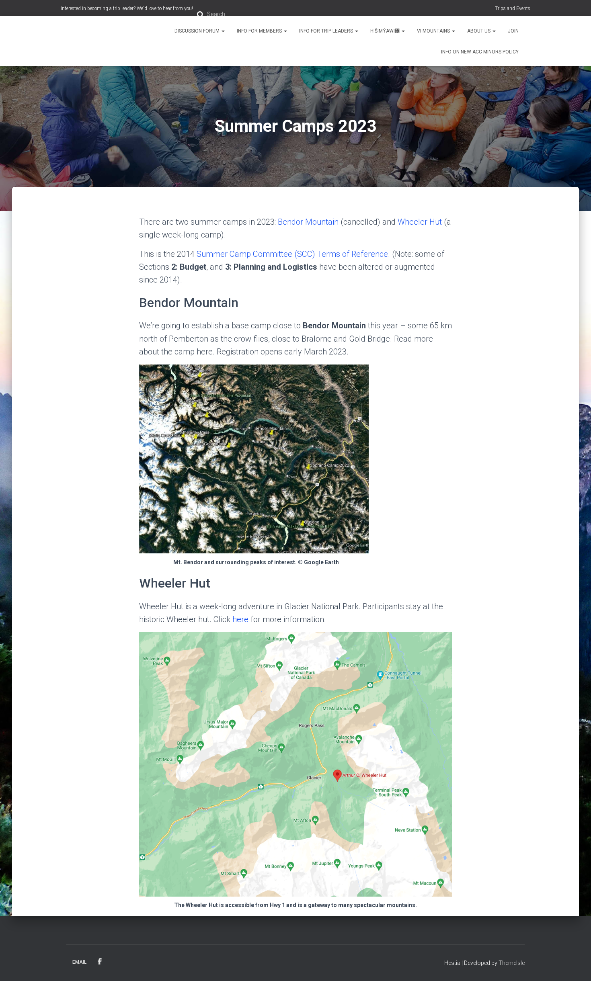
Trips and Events (512, 8)
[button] (223, 31)
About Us (479, 31)
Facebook (100, 961)
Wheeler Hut (420, 222)
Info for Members (260, 31)
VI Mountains (434, 31)
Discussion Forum (197, 31)
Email (79, 962)
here (240, 619)
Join (513, 31)
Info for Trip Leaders (326, 31)
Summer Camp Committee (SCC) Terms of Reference (292, 254)
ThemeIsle (512, 963)
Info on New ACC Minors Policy (480, 52)
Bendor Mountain (308, 222)
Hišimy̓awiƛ (385, 31)
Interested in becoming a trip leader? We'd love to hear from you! (127, 8)
